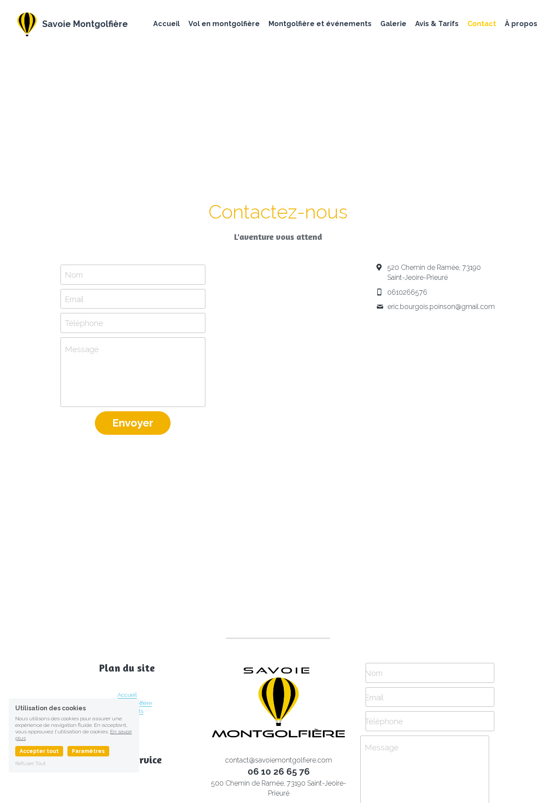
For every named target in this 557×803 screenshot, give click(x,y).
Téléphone (84, 323)
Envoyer (132, 423)
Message (82, 349)
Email (74, 298)
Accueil (127, 695)
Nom (74, 274)
